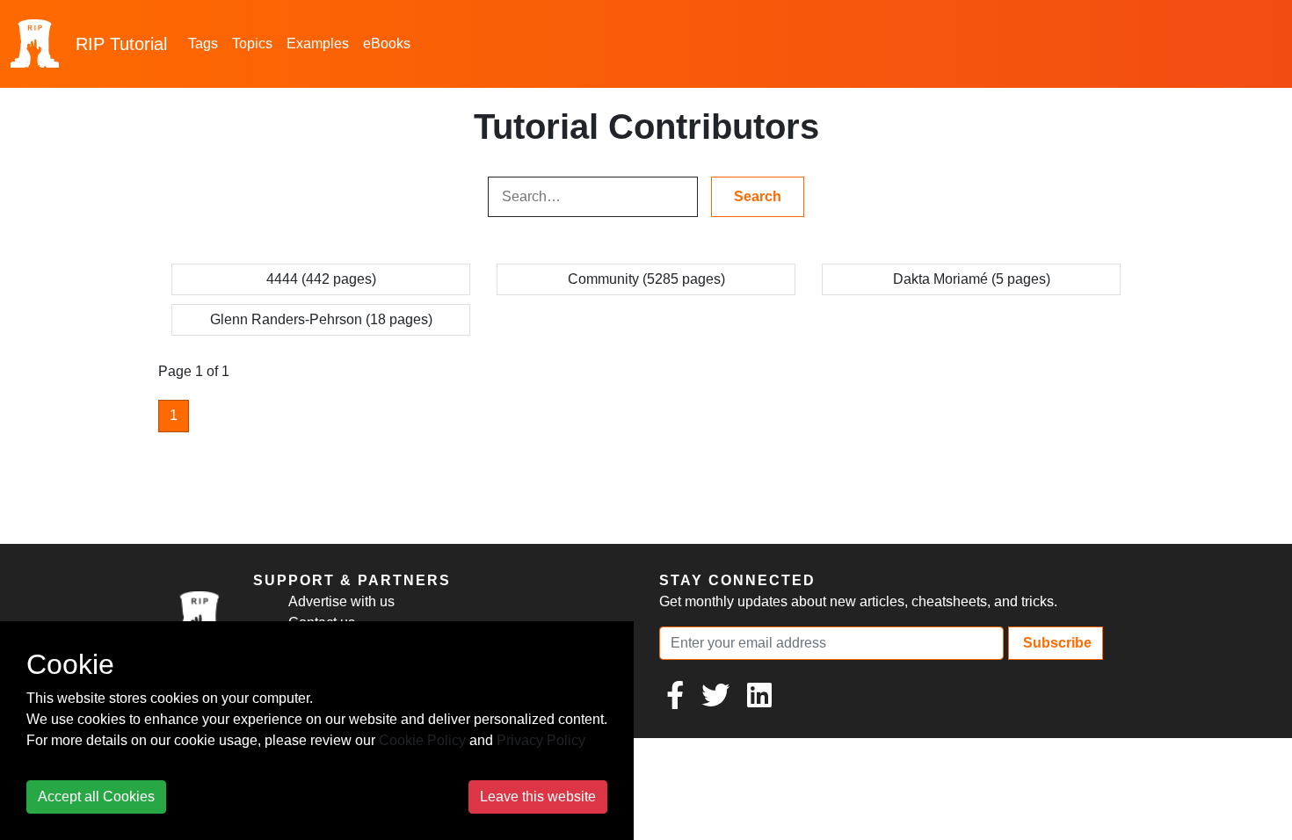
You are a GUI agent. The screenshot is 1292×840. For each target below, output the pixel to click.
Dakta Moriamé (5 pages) (971, 279)
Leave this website (538, 796)
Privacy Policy (541, 740)
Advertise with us (341, 601)
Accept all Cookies (96, 796)
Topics (252, 43)
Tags (203, 43)
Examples (318, 43)
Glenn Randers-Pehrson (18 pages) (321, 319)
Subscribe (1056, 642)
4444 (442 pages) (321, 279)
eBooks (386, 43)
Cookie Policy (422, 740)
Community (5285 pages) (646, 279)
